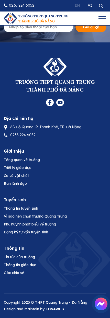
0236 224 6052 (21, 5)
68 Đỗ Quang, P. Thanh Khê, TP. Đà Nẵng (45, 127)
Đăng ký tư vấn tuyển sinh (26, 232)
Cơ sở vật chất (16, 175)
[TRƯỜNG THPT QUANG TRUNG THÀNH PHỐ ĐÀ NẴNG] (36, 17)
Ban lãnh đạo (15, 183)
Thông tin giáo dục (20, 265)
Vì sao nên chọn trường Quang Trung (35, 216)
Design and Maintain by (34, 309)
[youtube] (60, 102)
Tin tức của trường (19, 257)
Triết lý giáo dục (17, 167)
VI (90, 5)
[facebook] (50, 102)
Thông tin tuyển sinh (21, 208)
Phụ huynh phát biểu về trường (30, 224)
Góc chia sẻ (14, 272)
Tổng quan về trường (22, 159)
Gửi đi (88, 27)
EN (77, 5)
